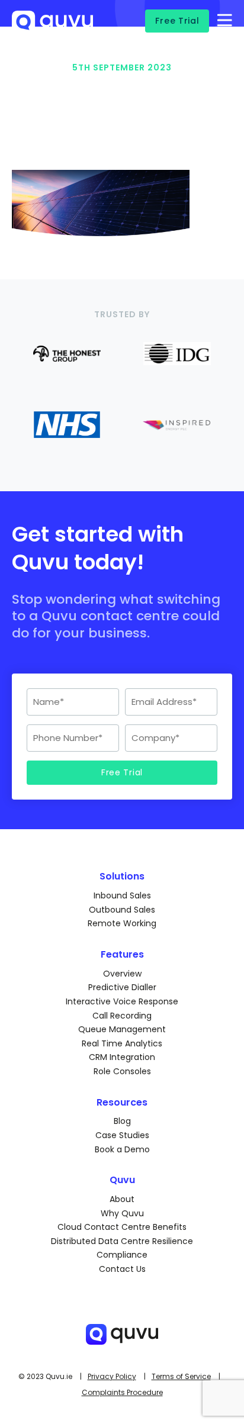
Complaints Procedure (122, 1392)
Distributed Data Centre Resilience (122, 1241)
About (122, 1199)
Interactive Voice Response (122, 1001)
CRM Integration (122, 1057)
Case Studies (122, 1135)
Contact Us (122, 1269)
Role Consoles (122, 1071)
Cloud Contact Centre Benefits (122, 1227)
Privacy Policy (112, 1376)
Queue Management (122, 1029)
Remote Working (122, 923)
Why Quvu (122, 1213)
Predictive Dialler (122, 987)
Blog (122, 1121)
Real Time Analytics (122, 1043)
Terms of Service (181, 1376)
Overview (122, 974)
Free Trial (177, 21)
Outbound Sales (122, 910)
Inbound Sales (122, 895)
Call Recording (122, 1016)
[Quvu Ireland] (52, 28)
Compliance (122, 1255)
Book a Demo (122, 1149)
